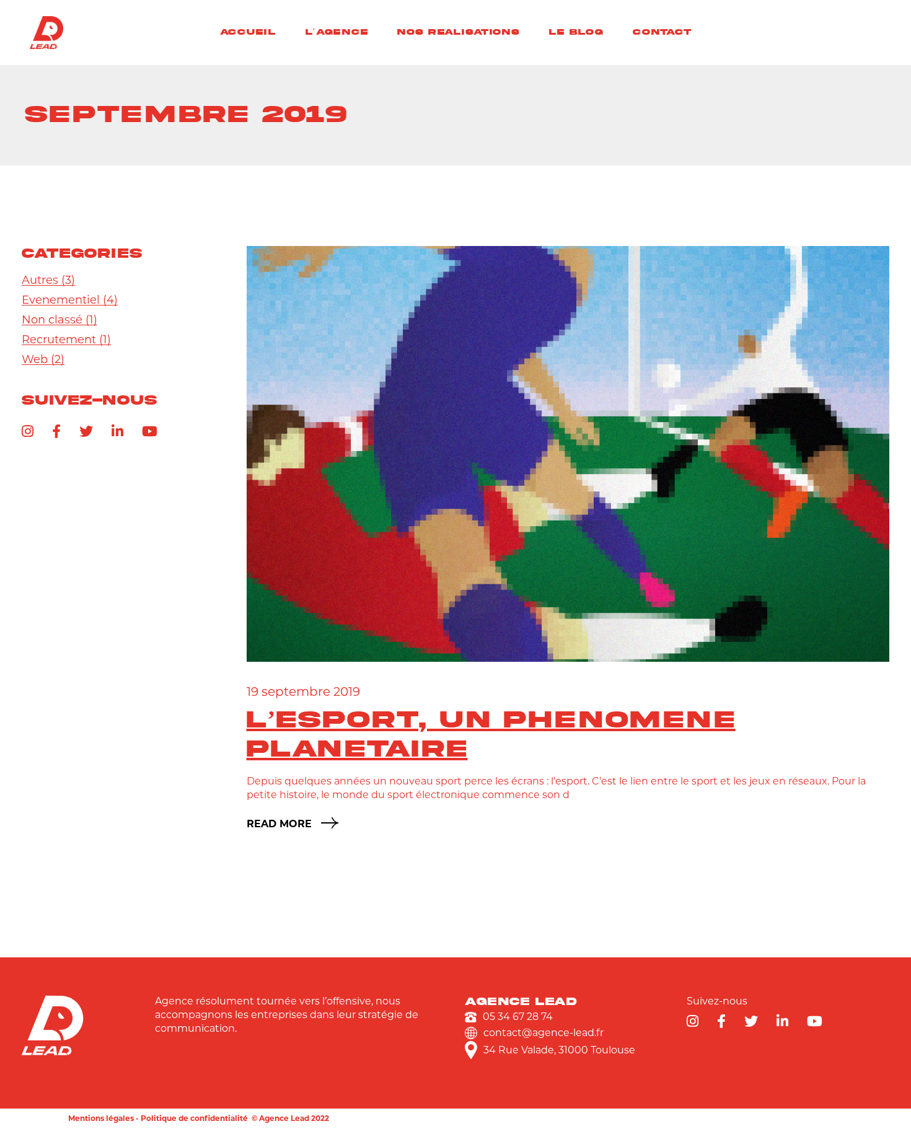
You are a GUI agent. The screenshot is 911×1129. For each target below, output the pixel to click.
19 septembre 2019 (303, 691)
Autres (40, 280)
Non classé (52, 320)
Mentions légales (101, 1118)
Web (35, 359)
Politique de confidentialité (194, 1118)
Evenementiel (61, 300)
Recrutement (59, 339)
